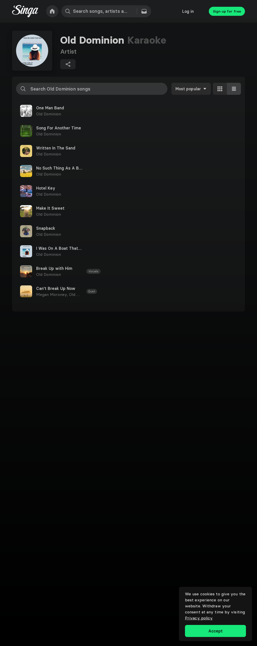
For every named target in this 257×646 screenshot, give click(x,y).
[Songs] (144, 11)
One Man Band (50, 107)
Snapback (45, 228)
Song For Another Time (58, 127)
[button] (128, 111)
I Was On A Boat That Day (59, 248)
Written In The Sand (55, 147)
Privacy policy (199, 617)
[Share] (68, 64)
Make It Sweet (50, 208)
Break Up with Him (54, 268)
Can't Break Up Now (55, 288)
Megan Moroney (52, 294)
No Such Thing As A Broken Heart (59, 168)
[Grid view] (220, 89)
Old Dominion (48, 113)
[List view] (234, 89)
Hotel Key (45, 188)
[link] (52, 11)
